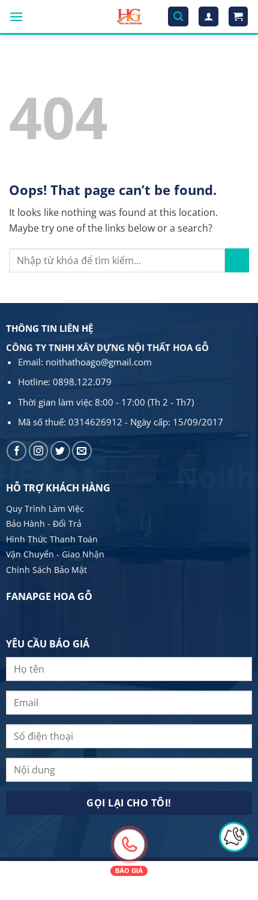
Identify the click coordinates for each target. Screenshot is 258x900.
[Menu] (16, 16)
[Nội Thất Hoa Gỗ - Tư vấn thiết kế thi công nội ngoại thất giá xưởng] (129, 16)
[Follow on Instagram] (39, 451)
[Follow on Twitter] (60, 451)
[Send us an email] (82, 451)
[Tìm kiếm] (178, 16)
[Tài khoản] (208, 16)
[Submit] (237, 260)
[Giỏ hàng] (238, 16)
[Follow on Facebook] (16, 451)
